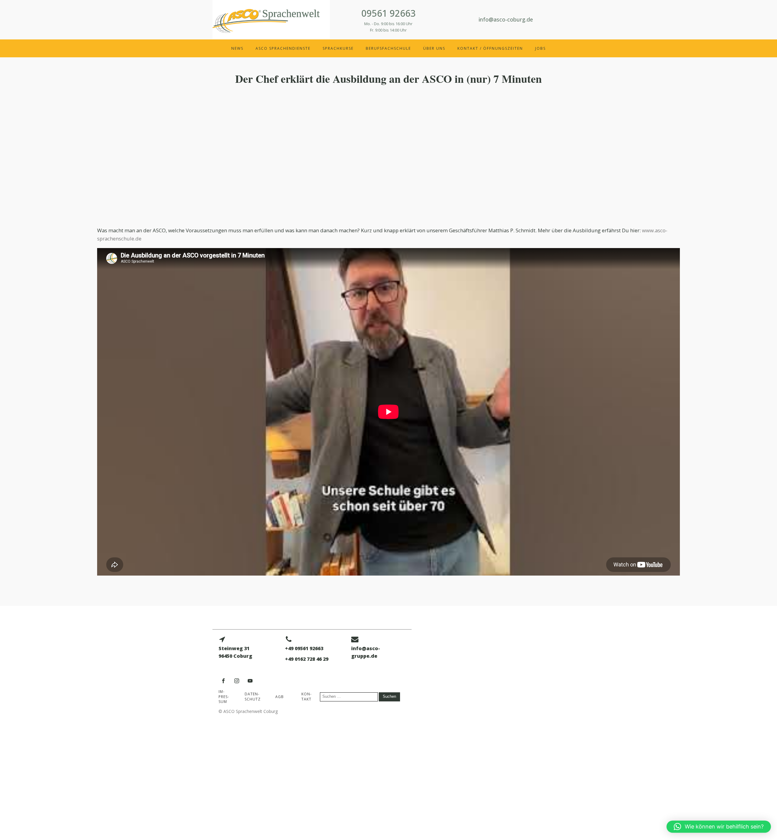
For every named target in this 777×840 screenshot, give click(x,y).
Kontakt (306, 696)
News (237, 48)
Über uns (434, 48)
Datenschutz (253, 696)
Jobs (540, 48)
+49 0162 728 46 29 (306, 659)
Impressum (224, 696)
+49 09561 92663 (304, 648)
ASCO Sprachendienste (283, 48)
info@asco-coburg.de (506, 19)
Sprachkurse (338, 48)
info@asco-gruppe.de (365, 652)
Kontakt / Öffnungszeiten (490, 48)
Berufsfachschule (388, 48)
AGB (279, 696)
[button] (719, 827)
